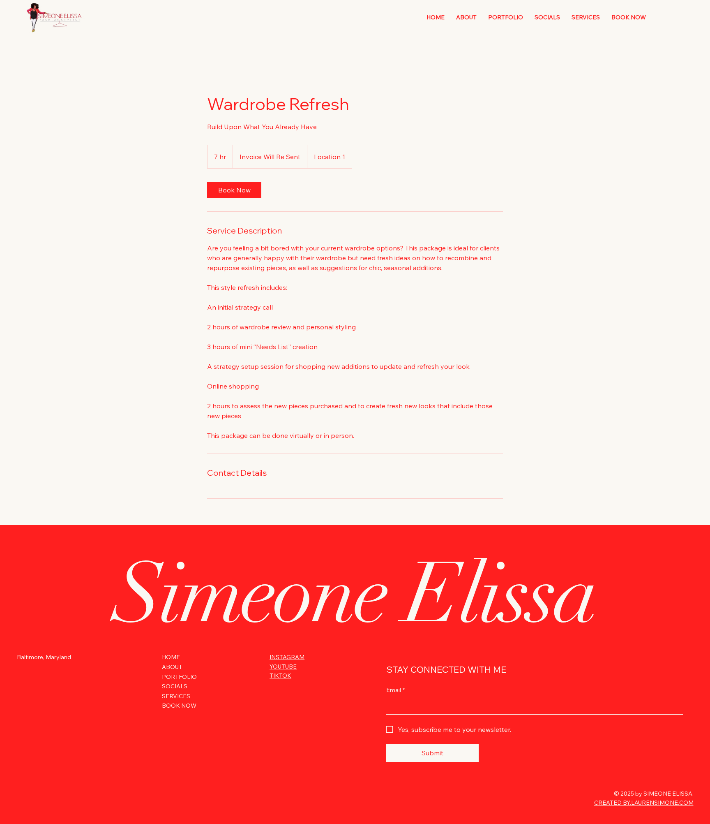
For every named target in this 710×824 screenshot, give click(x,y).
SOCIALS (174, 686)
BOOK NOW (179, 705)
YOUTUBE (283, 666)
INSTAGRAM (287, 657)
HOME (171, 657)
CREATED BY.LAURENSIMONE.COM (644, 802)
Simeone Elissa (355, 594)
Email (395, 690)
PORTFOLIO (179, 676)
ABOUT (172, 667)
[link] (234, 190)
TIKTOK (280, 675)
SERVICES (176, 696)
